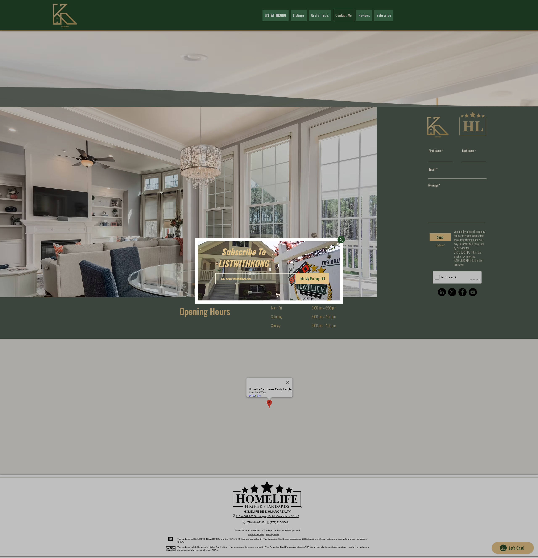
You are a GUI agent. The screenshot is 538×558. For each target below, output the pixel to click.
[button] (341, 239)
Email (218, 270)
